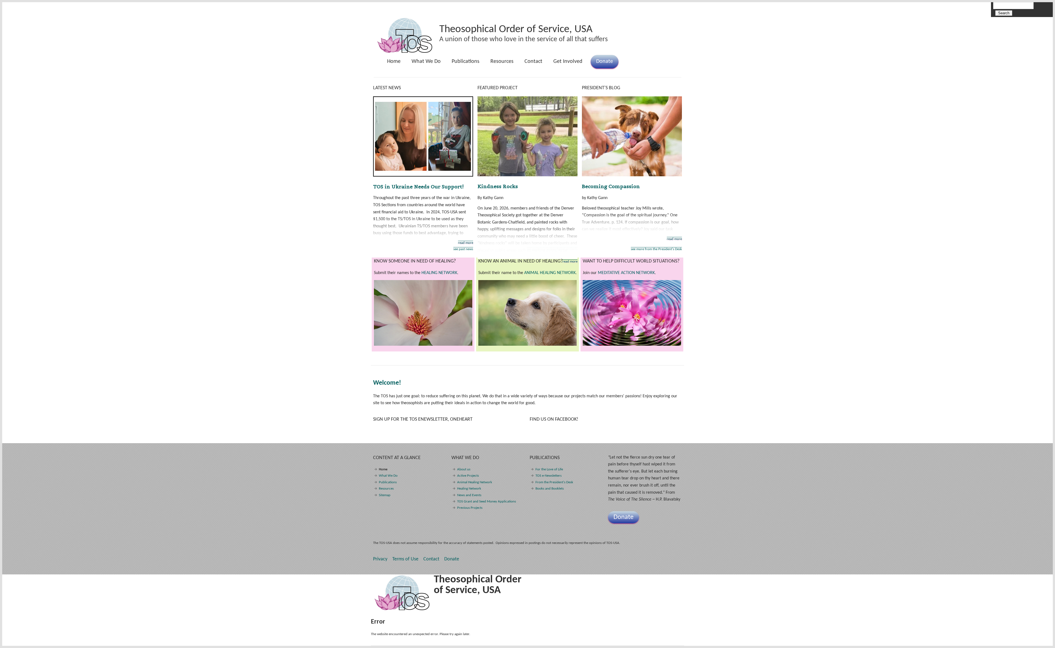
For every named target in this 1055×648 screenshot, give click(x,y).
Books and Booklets (549, 488)
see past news (463, 249)
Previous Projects (469, 508)
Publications (462, 63)
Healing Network (469, 488)
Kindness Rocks (497, 186)
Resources (501, 61)
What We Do (423, 63)
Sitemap (384, 495)
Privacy (380, 559)
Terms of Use (405, 559)
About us (463, 469)
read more (465, 243)
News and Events (469, 495)
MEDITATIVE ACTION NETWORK (626, 273)
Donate (604, 61)
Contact (533, 61)
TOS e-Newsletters (548, 475)
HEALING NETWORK (439, 273)
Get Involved (567, 61)
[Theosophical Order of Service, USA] (405, 52)
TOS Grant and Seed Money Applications (486, 501)
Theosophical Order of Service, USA (516, 29)
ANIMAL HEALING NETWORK (550, 273)
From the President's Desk (554, 482)
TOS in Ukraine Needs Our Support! (418, 186)
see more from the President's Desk (656, 249)
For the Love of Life (549, 469)
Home (394, 61)
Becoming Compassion (611, 186)
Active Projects (468, 475)
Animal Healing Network (474, 482)
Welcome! (387, 383)
